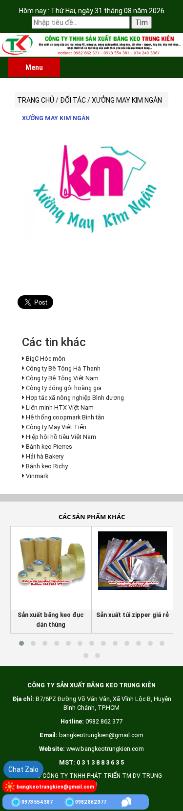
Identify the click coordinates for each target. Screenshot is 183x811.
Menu (34, 67)
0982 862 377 (90, 801)
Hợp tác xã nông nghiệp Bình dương (75, 397)
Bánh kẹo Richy (47, 466)
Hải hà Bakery (44, 456)
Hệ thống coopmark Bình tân (65, 417)
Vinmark (37, 476)
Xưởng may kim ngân (56, 118)
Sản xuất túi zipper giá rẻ (132, 614)
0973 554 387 (37, 801)
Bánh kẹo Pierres (49, 446)
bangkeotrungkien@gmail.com (55, 787)
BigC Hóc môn (45, 358)
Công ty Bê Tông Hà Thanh (63, 368)
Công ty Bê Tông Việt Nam (62, 378)
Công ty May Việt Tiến (56, 427)
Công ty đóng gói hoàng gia (64, 388)
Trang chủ (35, 100)
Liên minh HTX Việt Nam (60, 407)
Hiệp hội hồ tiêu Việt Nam (61, 436)
